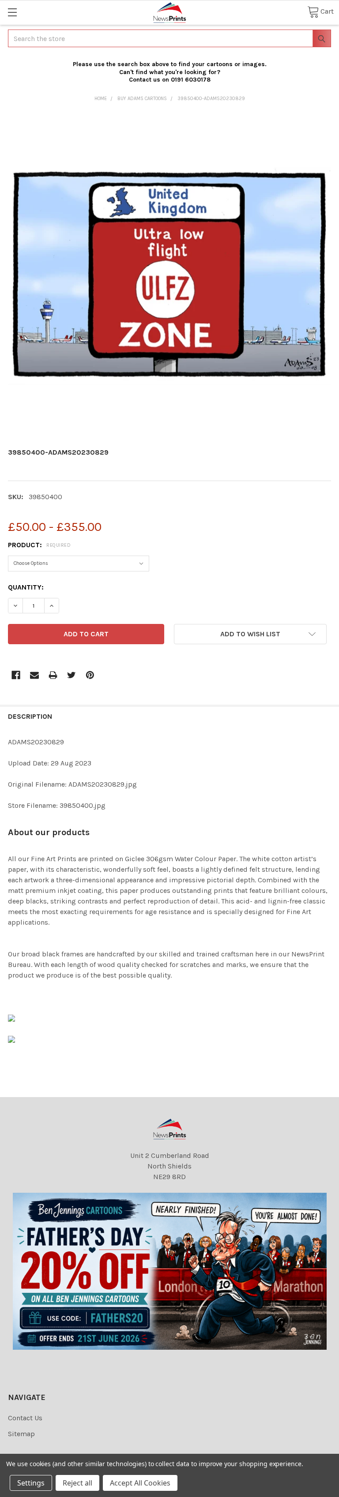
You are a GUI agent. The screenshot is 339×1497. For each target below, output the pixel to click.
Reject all (77, 1483)
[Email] (34, 675)
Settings (31, 1483)
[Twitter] (71, 675)
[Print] (53, 675)
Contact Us (25, 1418)
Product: (39, 545)
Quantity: (26, 587)
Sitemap (21, 1434)
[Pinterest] (90, 675)
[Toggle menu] (12, 12)
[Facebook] (16, 675)
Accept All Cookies (140, 1483)
